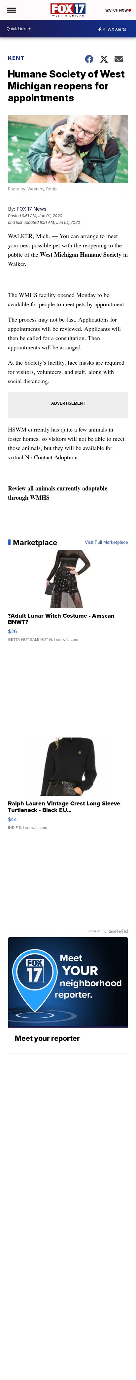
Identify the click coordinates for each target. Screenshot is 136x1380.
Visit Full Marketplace (106, 542)
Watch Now (116, 10)
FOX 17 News (32, 209)
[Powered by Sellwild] (118, 931)
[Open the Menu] (11, 10)
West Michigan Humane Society (80, 254)
